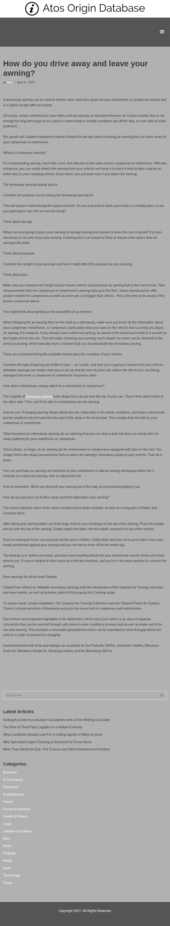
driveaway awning (39, 396)
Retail (7, 860)
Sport (7, 868)
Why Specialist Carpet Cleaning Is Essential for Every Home (47, 742)
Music (7, 846)
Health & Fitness (15, 816)
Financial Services (16, 809)
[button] (162, 32)
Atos (10, 82)
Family (8, 801)
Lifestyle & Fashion (17, 831)
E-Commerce (13, 779)
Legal (7, 824)
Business (10, 772)
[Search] (162, 695)
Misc (6, 838)
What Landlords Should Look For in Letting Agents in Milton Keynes (52, 734)
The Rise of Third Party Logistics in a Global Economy (43, 727)
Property (9, 853)
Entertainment (13, 794)
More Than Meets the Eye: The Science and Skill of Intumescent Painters (56, 749)
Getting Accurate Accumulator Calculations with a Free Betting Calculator (56, 720)
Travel (7, 883)
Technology (11, 875)
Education (10, 787)
